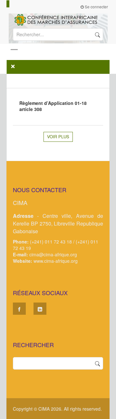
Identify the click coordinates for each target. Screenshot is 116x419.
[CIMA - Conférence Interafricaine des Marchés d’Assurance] (58, 19)
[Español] (14, 3)
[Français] (8, 3)
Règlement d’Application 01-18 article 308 (53, 106)
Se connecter (96, 6)
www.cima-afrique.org (56, 261)
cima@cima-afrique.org (53, 254)
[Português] (16, 3)
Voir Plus (58, 136)
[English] (11, 3)
